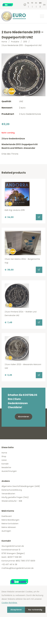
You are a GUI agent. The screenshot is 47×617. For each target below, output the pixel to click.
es (36, 3)
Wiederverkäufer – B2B (12, 501)
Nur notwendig (35, 609)
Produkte (15, 41)
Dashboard (6, 516)
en (44, 4)
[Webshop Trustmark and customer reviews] (10, 4)
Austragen (6, 531)
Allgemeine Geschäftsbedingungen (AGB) (21, 486)
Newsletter (6, 467)
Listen (4, 460)
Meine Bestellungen (10, 520)
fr (32, 3)
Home (4, 41)
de (40, 3)
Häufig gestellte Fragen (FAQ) (15, 497)
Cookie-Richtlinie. (9, 602)
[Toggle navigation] (41, 16)
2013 (25, 41)
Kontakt (5, 463)
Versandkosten (8, 493)
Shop (4, 456)
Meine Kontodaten (10, 523)
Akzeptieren (16, 609)
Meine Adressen (9, 527)
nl (28, 3)
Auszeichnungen (9, 471)
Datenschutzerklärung (12, 490)
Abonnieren (23, 416)
